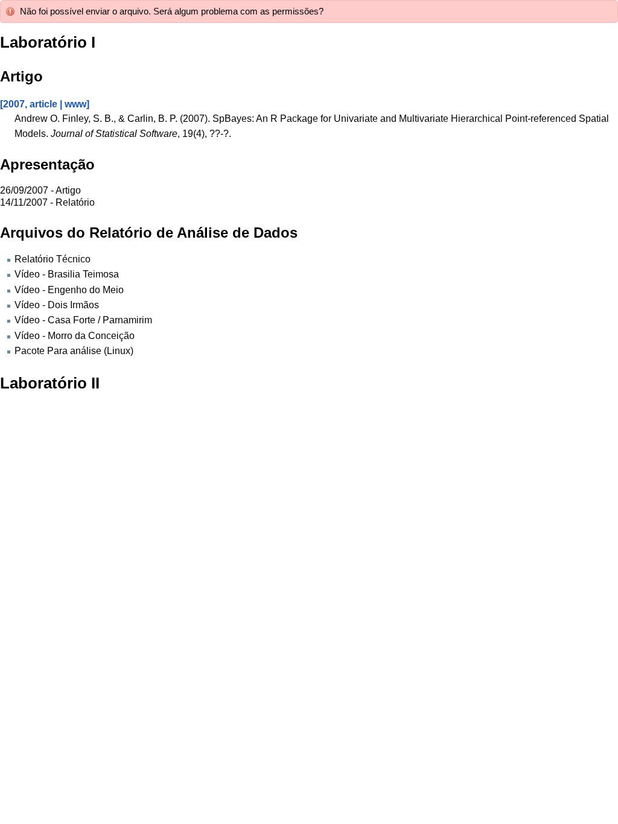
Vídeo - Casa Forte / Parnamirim (83, 319)
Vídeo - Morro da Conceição (74, 335)
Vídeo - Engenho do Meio (69, 289)
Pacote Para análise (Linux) (73, 350)
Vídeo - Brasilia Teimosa (66, 273)
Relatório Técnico (52, 258)
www (75, 103)
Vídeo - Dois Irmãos (56, 304)
